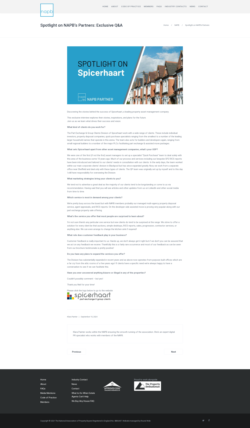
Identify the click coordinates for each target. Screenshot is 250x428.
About (43, 384)
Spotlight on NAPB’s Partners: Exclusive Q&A (81, 25)
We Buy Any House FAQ (83, 401)
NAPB (176, 25)
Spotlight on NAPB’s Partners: (197, 25)
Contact (75, 388)
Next (173, 352)
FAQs (42, 388)
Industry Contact (80, 379)
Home (166, 25)
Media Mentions (47, 393)
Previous (76, 352)
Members (44, 402)
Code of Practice (48, 397)
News (74, 384)
